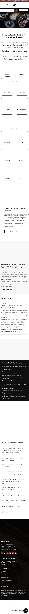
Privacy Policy (18, 603)
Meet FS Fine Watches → (10, 289)
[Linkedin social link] (15, 553)
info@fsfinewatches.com (10, 547)
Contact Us (3, 575)
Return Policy (4, 579)
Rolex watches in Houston (13, 274)
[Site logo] (14, 5)
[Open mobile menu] (2, 5)
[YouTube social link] (10, 553)
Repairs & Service (5, 572)
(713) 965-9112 (12, 546)
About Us (3, 571)
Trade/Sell (3, 574)
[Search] (16, 10)
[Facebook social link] (7, 553)
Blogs (2, 582)
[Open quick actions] (25, 610)
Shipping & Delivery (6, 577)
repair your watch (11, 231)
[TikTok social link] (5, 553)
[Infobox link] (21, 71)
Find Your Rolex (24, 9)
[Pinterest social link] (13, 553)
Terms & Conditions (6, 602)
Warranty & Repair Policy (18, 602)
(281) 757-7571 (10, 544)
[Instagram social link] (2, 553)
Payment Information (6, 580)
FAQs (12, 603)
